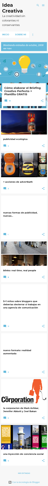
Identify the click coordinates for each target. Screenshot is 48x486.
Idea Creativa (12, 8)
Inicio (5, 34)
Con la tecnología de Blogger (26, 482)
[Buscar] (37, 5)
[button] (42, 101)
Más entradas (24, 473)
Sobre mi (20, 34)
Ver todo (7, 48)
